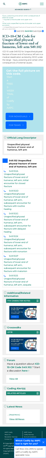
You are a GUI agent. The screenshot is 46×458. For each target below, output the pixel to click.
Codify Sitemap (29, 434)
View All (13, 379)
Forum (11, 360)
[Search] (4, 3)
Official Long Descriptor (21, 137)
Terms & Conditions (30, 437)
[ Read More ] (14, 415)
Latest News (14, 406)
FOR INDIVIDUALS (18, 116)
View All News (16, 419)
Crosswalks (14, 327)
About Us (7, 434)
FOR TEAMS (15, 125)
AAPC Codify (8, 432)
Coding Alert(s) (16, 388)
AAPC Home (28, 432)
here (25, 370)
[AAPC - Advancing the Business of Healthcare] (23, 3)
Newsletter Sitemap (11, 437)
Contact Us (8, 439)
